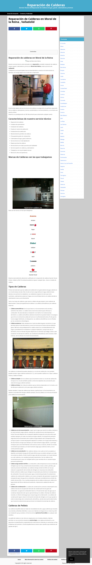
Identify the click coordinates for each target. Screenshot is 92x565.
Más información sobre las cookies (34, 559)
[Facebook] (14, 28)
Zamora (62, 193)
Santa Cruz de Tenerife (66, 163)
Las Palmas (63, 124)
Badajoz (62, 64)
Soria (61, 172)
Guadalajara (63, 103)
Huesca (62, 112)
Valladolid (18, 553)
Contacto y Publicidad (26, 13)
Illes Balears (63, 115)
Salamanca (63, 160)
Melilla (62, 142)
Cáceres (62, 73)
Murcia (62, 145)
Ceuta (62, 85)
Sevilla (62, 169)
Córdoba (62, 91)
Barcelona (63, 67)
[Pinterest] (51, 28)
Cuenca (62, 94)
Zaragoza (62, 196)
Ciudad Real (63, 88)
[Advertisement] (33, 40)
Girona (62, 97)
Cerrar (71, 559)
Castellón (62, 82)
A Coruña (62, 43)
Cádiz (61, 76)
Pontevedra (63, 157)
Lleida (62, 130)
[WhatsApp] (39, 28)
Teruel (62, 178)
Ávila (61, 61)
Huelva (62, 109)
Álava (61, 46)
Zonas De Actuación (12, 13)
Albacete (62, 49)
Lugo (61, 133)
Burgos (62, 70)
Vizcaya (62, 190)
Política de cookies (52, 559)
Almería (62, 55)
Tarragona (63, 175)
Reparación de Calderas (46, 5)
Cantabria (63, 79)
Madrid (62, 136)
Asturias (62, 58)
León (61, 127)
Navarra (62, 148)
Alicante (62, 52)
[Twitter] (26, 28)
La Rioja (62, 121)
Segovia (62, 166)
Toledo (62, 181)
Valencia (62, 184)
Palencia (62, 154)
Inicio (19, 559)
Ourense (62, 151)
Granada (62, 100)
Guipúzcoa (63, 106)
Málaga (62, 139)
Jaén (61, 118)
